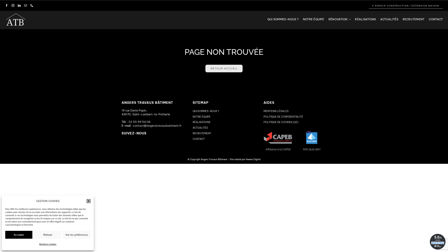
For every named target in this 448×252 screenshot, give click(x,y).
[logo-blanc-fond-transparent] (15, 14)
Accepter (19, 234)
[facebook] (6, 5)
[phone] (31, 5)
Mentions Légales (47, 244)
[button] (88, 201)
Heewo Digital (253, 159)
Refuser (47, 234)
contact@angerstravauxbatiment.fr (157, 125)
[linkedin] (19, 5)
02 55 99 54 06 (139, 122)
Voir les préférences (76, 234)
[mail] (25, 5)
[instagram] (13, 5)
